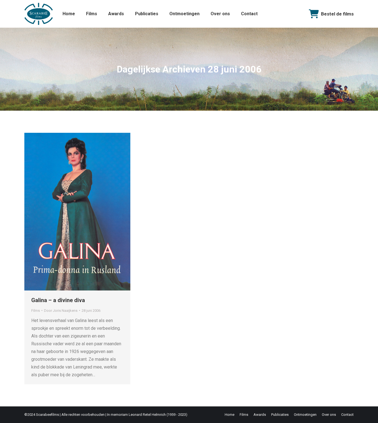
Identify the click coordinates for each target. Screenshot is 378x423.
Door (60, 310)
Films (35, 310)
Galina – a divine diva (58, 300)
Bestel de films (337, 14)
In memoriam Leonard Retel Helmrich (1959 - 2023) (147, 414)
